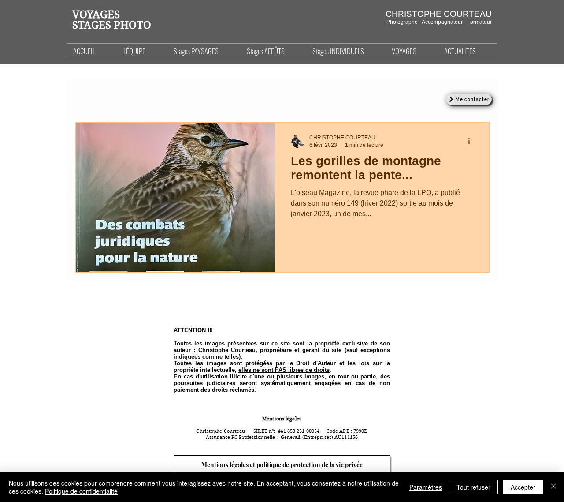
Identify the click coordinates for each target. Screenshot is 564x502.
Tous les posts (94, 95)
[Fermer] (553, 487)
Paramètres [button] (425, 487)
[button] (203, 51)
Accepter (523, 487)
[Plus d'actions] (472, 140)
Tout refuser (473, 487)
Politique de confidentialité (81, 491)
